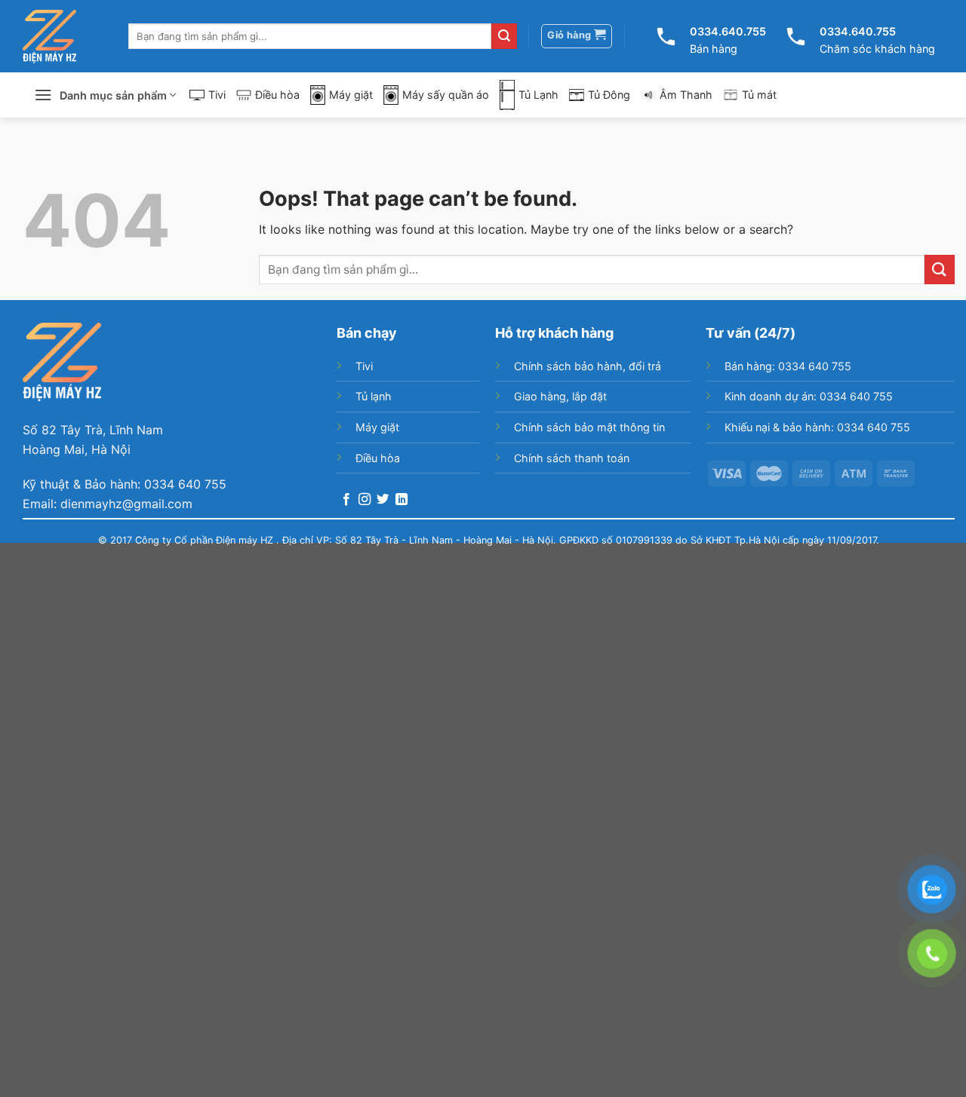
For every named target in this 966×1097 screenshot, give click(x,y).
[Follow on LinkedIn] (401, 500)
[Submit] (504, 36)
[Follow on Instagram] (364, 500)
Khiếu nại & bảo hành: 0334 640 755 (817, 427)
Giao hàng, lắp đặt (560, 396)
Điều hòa (277, 94)
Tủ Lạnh (538, 94)
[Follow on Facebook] (346, 500)
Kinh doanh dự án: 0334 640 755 (808, 396)
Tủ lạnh (373, 396)
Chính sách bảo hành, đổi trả (587, 366)
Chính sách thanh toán (571, 458)
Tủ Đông (609, 94)
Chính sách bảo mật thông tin (589, 427)
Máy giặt (351, 94)
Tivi (217, 94)
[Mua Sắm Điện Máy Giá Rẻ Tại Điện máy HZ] (49, 36)
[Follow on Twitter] (383, 500)
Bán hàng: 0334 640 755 (787, 366)
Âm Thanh (686, 94)
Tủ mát (759, 94)
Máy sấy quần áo (445, 94)
